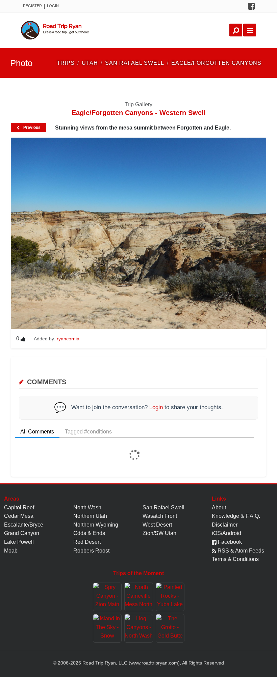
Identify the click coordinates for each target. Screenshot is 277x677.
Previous (31, 127)
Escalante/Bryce (23, 525)
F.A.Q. (253, 516)
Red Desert (87, 542)
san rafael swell (134, 63)
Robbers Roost (91, 551)
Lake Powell (19, 542)
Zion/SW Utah (159, 533)
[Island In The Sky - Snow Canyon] (107, 628)
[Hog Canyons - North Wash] (138, 628)
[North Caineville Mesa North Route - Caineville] (138, 597)
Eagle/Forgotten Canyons (216, 63)
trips (66, 63)
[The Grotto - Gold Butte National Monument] (170, 628)
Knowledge (225, 516)
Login (53, 6)
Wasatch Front (160, 516)
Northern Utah (90, 516)
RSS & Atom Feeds (240, 551)
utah (90, 63)
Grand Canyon (21, 533)
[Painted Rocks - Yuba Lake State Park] (170, 597)
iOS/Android (226, 533)
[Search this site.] (235, 30)
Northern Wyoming (95, 525)
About (219, 507)
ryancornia (68, 338)
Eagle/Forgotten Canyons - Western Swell (139, 112)
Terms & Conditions (235, 559)
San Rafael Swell (163, 507)
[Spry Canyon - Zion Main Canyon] (107, 597)
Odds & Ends (89, 533)
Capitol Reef (19, 507)
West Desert (157, 525)
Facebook (229, 542)
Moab (11, 551)
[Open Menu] (249, 30)
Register (32, 6)
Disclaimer (224, 525)
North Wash (87, 507)
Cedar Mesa (18, 516)
